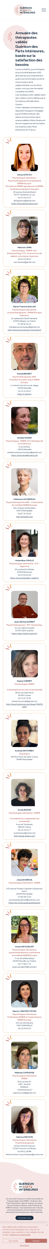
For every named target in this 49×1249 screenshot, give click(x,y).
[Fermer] (45, 1227)
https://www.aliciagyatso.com (24, 203)
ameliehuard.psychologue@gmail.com (24, 452)
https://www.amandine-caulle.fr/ (24, 578)
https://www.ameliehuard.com (24, 455)
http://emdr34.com (24, 517)
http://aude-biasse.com (24, 836)
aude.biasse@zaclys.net (24, 833)
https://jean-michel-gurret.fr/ (24, 633)
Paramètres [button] (24, 1245)
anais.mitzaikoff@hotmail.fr (24, 967)
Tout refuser (13, 1241)
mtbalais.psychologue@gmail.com (24, 327)
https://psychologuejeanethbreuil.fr (24, 903)
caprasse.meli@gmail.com (24, 1093)
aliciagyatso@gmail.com (24, 200)
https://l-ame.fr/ (24, 394)
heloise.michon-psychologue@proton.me (24, 1154)
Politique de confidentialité (20, 1234)
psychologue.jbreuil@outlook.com (24, 900)
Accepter (36, 1241)
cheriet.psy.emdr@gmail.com (24, 701)
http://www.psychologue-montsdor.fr (24, 330)
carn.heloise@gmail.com (24, 262)
